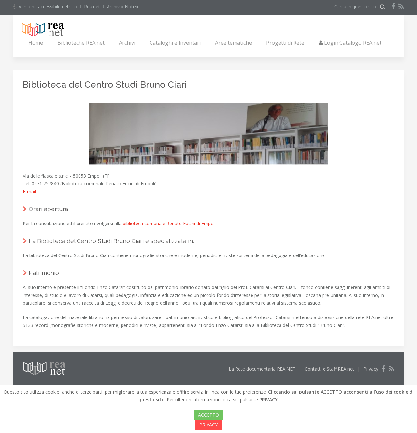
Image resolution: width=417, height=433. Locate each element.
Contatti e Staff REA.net (329, 369)
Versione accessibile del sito (47, 6)
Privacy (370, 369)
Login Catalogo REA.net (352, 42)
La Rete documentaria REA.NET (262, 369)
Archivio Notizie (123, 6)
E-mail (29, 191)
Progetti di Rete (285, 42)
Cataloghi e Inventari (175, 42)
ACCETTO (208, 415)
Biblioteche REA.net (81, 42)
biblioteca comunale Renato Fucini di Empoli (169, 223)
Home (35, 42)
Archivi (127, 42)
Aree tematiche (233, 42)
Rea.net (92, 6)
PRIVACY (208, 425)
